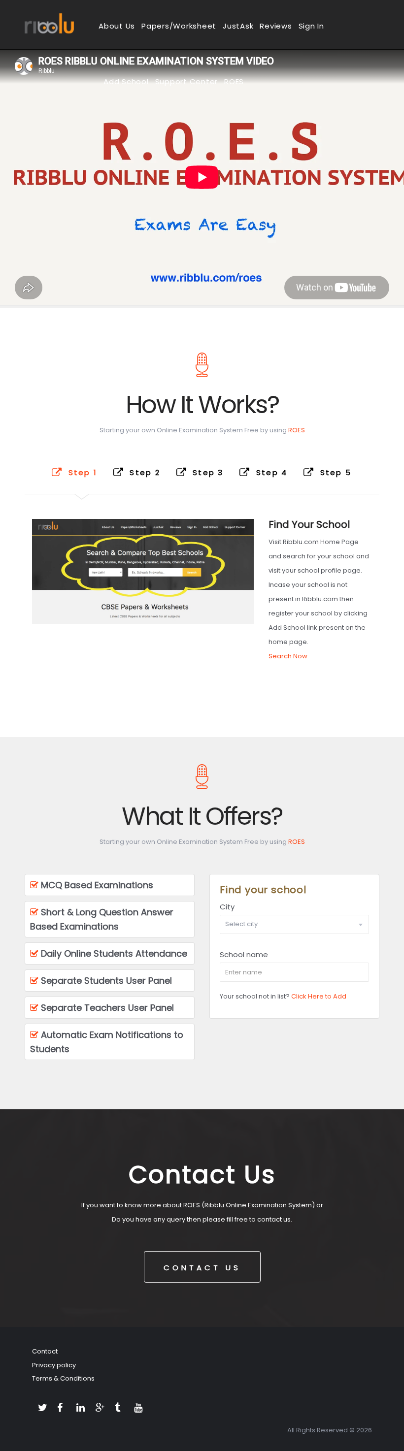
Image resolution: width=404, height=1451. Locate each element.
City (227, 907)
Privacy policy (54, 1365)
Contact (45, 1351)
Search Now (288, 656)
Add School (126, 81)
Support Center (186, 81)
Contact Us (202, 1267)
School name (244, 954)
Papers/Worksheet (178, 26)
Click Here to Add (318, 996)
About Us (117, 26)
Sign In (311, 26)
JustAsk (238, 26)
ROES (234, 81)
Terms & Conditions (63, 1378)
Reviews (276, 26)
